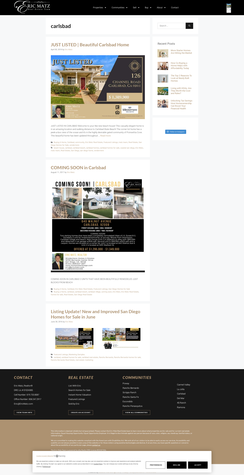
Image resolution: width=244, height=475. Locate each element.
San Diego (75, 150)
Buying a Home (60, 291)
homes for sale (57, 294)
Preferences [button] (46, 466)
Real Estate (133, 142)
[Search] (189, 26)
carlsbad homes (92, 148)
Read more (105, 135)
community (79, 142)
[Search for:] (172, 26)
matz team (123, 142)
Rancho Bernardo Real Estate (63, 360)
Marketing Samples (77, 354)
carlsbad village (94, 291)
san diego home (86, 150)
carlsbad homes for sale (109, 148)
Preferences (156, 465)
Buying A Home (60, 142)
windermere (74, 145)
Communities (118, 7)
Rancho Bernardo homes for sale (127, 357)
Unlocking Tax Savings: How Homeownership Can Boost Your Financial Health (182, 104)
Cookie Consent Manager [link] (44, 456)
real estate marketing (84, 360)
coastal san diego (127, 148)
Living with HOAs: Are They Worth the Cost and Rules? (181, 91)
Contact (175, 7)
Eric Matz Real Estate (94, 142)
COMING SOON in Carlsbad (78, 167)
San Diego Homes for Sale (119, 289)
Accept (197, 465)
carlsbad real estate (90, 357)
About (160, 7)
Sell (134, 7)
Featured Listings (111, 142)
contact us (96, 445)
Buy (146, 7)
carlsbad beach (79, 148)
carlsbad (68, 148)
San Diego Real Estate (83, 294)
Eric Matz (139, 148)
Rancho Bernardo (106, 357)
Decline (176, 465)
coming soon (106, 291)
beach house (59, 148)
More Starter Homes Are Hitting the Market (181, 52)
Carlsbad (70, 142)
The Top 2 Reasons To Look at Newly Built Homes (181, 78)
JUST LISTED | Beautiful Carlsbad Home (90, 44)
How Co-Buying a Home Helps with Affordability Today (180, 65)
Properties (98, 7)
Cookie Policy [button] (98, 464)
